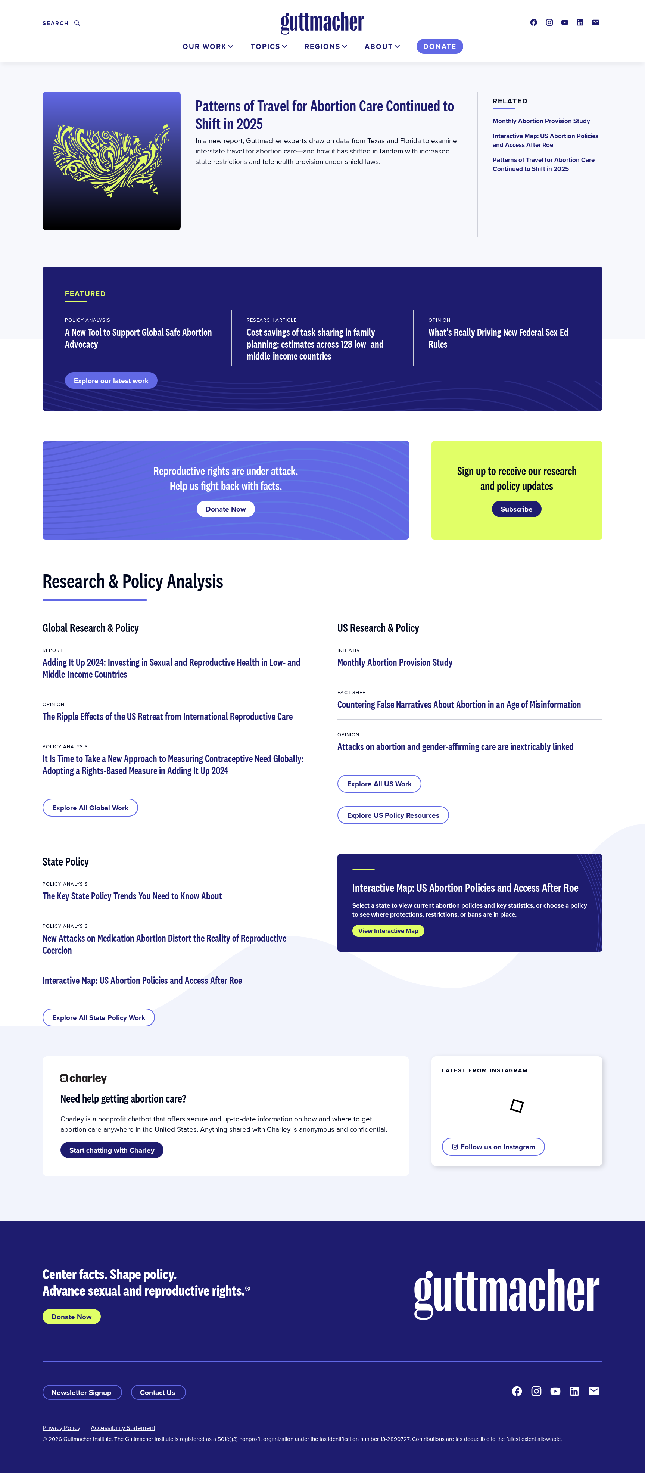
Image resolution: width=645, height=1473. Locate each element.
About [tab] (379, 46)
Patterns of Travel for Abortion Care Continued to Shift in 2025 (325, 114)
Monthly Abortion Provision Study (541, 120)
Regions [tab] (322, 46)
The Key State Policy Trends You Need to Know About (132, 895)
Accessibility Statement (123, 1427)
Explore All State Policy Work (98, 1017)
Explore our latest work (111, 380)
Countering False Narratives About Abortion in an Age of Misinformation (459, 704)
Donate (440, 46)
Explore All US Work (379, 784)
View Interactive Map (388, 930)
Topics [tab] (265, 46)
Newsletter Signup (82, 1392)
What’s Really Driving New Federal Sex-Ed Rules (498, 338)
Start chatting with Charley (112, 1150)
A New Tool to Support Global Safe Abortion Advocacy (138, 338)
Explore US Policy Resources (393, 815)
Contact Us (158, 1392)
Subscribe (517, 509)
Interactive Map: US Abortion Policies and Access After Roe (545, 140)
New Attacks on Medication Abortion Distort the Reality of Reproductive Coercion (164, 944)
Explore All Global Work (90, 807)
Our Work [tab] (205, 46)
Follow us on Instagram (498, 1146)
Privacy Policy (61, 1427)
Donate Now (226, 509)
